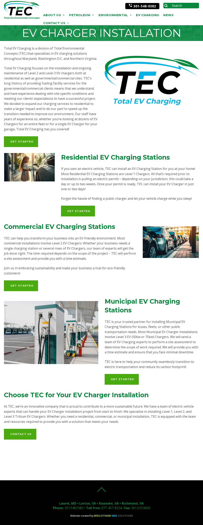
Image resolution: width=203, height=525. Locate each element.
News (168, 15)
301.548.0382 (73, 508)
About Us (52, 15)
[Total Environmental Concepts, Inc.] (22, 18)
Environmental (113, 15)
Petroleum (79, 15)
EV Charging (147, 15)
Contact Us (54, 23)
